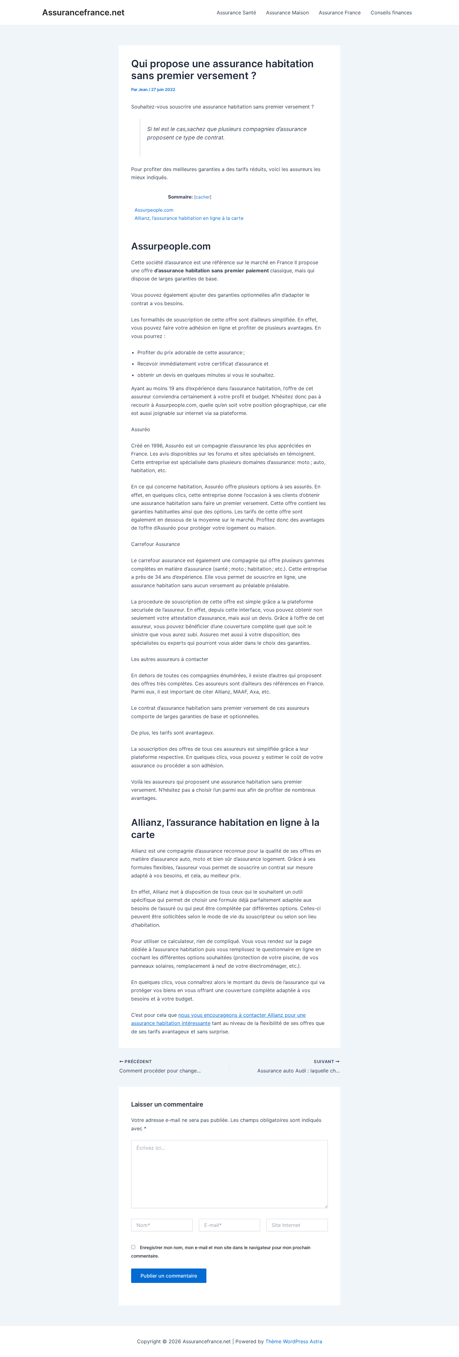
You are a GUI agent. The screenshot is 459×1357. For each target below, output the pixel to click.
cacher (203, 196)
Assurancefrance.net (83, 12)
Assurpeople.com (154, 210)
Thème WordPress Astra (293, 1341)
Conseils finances (391, 12)
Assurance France (340, 12)
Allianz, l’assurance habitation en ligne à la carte (190, 218)
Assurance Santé (236, 12)
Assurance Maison (287, 12)
